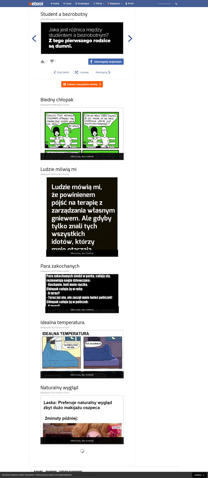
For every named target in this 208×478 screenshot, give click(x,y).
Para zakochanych (59, 266)
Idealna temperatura (62, 323)
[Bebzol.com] (36, 3)
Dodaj (56, 3)
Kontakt (38, 471)
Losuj (68, 3)
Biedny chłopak (56, 100)
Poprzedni (63, 72)
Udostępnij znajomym (108, 61)
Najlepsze (115, 3)
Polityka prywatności (70, 471)
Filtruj (99, 3)
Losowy (84, 72)
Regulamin (51, 471)
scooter (70, 19)
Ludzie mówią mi (58, 169)
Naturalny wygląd (59, 388)
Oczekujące (83, 3)
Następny (101, 72)
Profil (131, 3)
